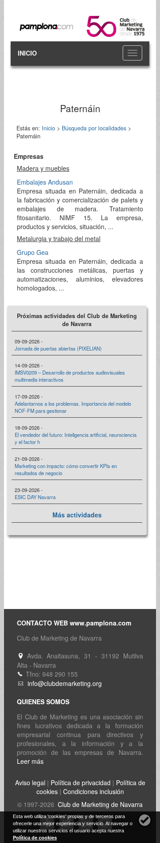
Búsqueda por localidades (94, 128)
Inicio (48, 128)
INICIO (27, 52)
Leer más (30, 761)
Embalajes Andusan (45, 181)
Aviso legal (30, 782)
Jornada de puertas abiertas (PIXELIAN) (58, 348)
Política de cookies (35, 837)
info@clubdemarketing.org (65, 683)
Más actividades (77, 514)
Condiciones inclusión (93, 791)
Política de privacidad (81, 782)
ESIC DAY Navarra (35, 496)
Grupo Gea (32, 252)
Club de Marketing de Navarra (99, 804)
